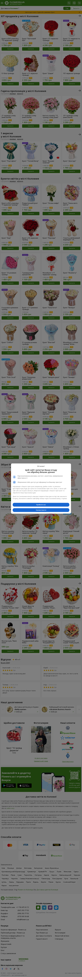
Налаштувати (41, 510)
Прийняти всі (41, 505)
